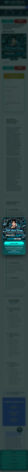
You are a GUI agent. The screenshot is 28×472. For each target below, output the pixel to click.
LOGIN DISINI (14, 243)
